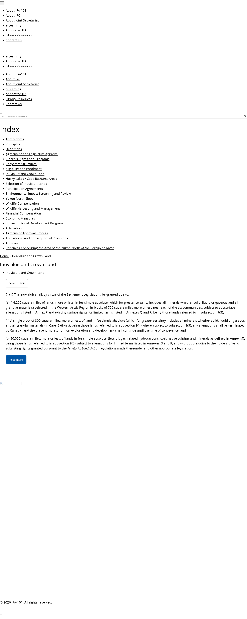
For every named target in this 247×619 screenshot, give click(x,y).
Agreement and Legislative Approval (32, 154)
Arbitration (14, 228)
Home (4, 256)
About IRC (13, 15)
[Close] (1, 614)
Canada (15, 330)
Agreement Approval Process (27, 233)
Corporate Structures (21, 164)
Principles (13, 144)
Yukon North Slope (19, 198)
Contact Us (14, 40)
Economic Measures (20, 218)
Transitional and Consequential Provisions (37, 238)
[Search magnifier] (245, 116)
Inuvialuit (27, 294)
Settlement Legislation (83, 294)
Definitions (14, 149)
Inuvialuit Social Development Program (34, 223)
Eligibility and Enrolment (24, 169)
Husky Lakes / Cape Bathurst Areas (31, 179)
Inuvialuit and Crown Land (25, 174)
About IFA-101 (16, 10)
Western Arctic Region (73, 307)
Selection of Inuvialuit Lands (26, 184)
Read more (16, 359)
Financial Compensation (23, 213)
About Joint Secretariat (22, 20)
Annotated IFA (16, 30)
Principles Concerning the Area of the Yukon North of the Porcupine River (60, 248)
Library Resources (19, 35)
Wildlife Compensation (22, 203)
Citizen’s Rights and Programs (27, 159)
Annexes (12, 243)
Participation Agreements (24, 189)
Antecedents (15, 139)
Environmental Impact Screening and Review (38, 193)
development (104, 330)
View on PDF (16, 283)
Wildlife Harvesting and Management (33, 208)
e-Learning (13, 25)
